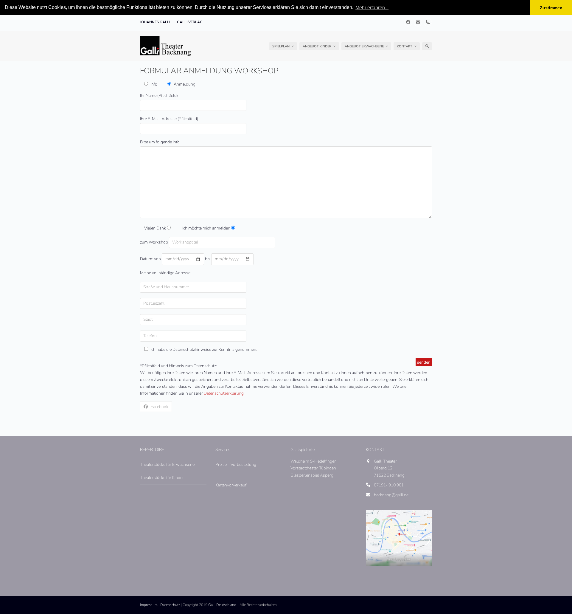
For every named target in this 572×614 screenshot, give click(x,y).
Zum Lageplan (399, 559)
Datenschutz (170, 604)
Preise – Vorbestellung (235, 464)
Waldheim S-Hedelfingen (313, 461)
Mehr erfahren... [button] (371, 7)
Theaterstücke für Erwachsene (167, 464)
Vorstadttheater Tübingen (313, 468)
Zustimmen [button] (551, 7)
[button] (427, 46)
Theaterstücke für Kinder (162, 477)
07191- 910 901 (389, 485)
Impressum (149, 604)
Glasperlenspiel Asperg (311, 475)
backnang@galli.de (391, 495)
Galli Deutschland (222, 604)
